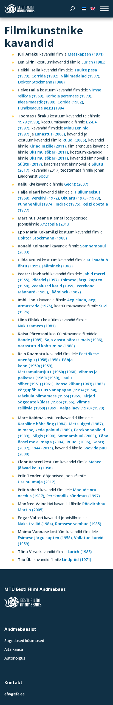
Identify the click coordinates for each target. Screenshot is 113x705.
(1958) (45, 537)
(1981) (37, 325)
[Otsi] (72, 8)
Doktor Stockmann (35, 82)
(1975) (68, 204)
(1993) (28, 122)
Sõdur (44, 176)
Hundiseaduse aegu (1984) (42, 108)
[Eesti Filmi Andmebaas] (19, 8)
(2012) (36, 481)
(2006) (74, 140)
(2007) (76, 184)
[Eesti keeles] (84, 8)
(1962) (57, 265)
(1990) (44, 435)
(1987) (80, 76)
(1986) (73, 339)
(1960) (47, 371)
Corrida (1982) (70, 102)
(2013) (55, 224)
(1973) (80, 198)
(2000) (50, 134)
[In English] (92, 8)
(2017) (30, 164)
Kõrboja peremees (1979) (68, 96)
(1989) (45, 429)
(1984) (42, 423)
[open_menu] (104, 8)
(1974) (35, 204)
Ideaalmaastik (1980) (36, 102)
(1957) (45, 279)
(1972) (45, 198)
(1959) (53, 285)
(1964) (57, 389)
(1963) (80, 383)
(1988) (59, 82)
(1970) (82, 408)
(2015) (42, 447)
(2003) (76, 435)
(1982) (44, 76)
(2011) (47, 146)
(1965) (49, 395)
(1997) (73, 495)
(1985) (30, 339)
